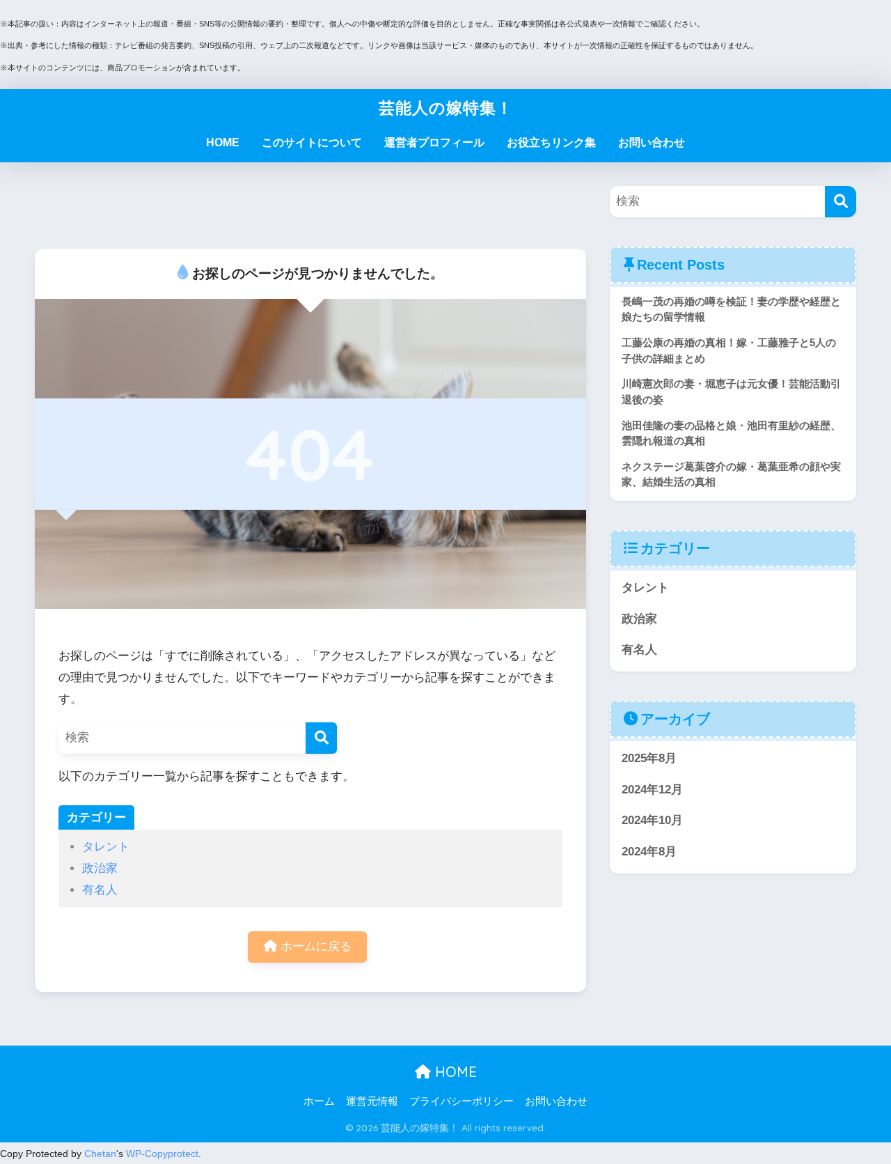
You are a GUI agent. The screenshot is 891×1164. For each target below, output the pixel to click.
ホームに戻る (314, 946)
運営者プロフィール (434, 142)
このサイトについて (312, 142)
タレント (105, 846)
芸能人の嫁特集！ (446, 108)
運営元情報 (372, 1101)
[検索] (321, 738)
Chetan (100, 1153)
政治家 (100, 868)
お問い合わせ (651, 142)
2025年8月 (649, 758)
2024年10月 (652, 820)
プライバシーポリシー (461, 1101)
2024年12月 (652, 789)
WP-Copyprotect (162, 1153)
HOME (222, 142)
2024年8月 (649, 851)
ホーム (319, 1101)
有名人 (100, 890)
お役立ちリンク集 (551, 142)
